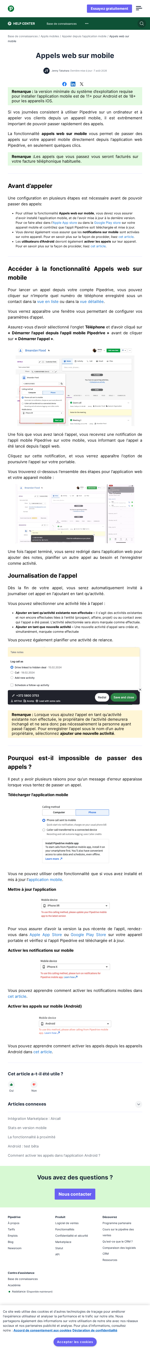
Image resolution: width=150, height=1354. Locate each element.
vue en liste (48, 301)
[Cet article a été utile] (11, 1084)
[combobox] (86, 23)
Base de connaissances (23, 36)
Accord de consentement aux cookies (42, 1330)
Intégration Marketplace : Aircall (34, 1119)
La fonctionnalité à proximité (31, 1137)
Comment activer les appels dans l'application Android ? (54, 1155)
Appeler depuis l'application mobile (84, 36)
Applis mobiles (50, 36)
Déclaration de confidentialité (94, 1330)
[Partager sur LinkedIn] (73, 84)
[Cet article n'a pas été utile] (34, 1084)
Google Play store (107, 223)
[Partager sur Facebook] (64, 84)
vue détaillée (92, 301)
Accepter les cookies (75, 1342)
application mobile (45, 879)
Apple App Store (45, 934)
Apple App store (65, 223)
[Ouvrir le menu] (139, 8)
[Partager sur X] (81, 84)
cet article (126, 237)
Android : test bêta (23, 1146)
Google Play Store (88, 934)
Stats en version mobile (27, 1128)
